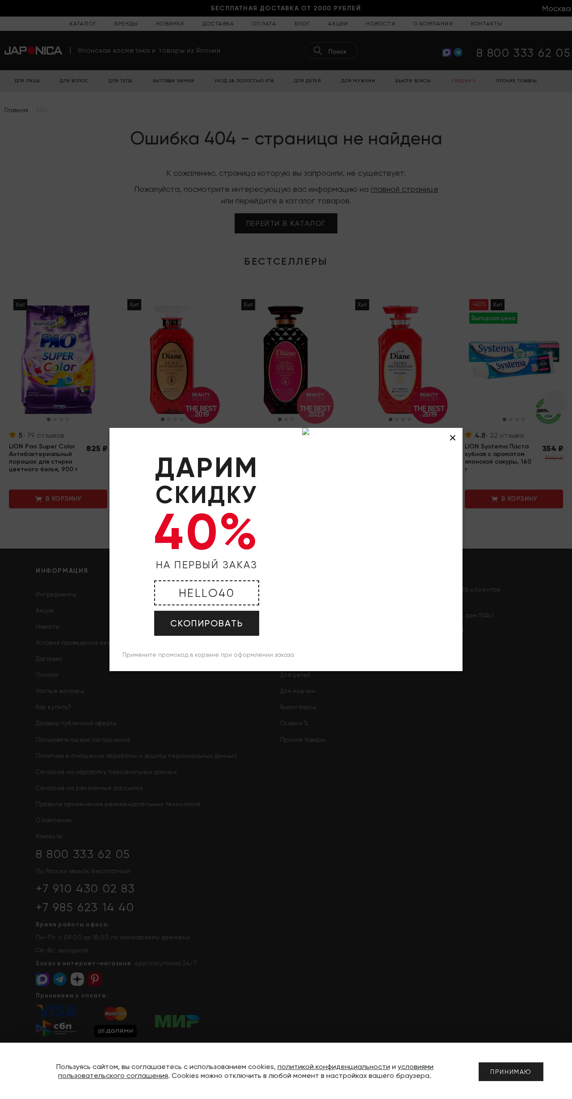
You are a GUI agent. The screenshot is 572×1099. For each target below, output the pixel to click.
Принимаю (511, 1071)
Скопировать (206, 623)
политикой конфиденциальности (334, 1066)
